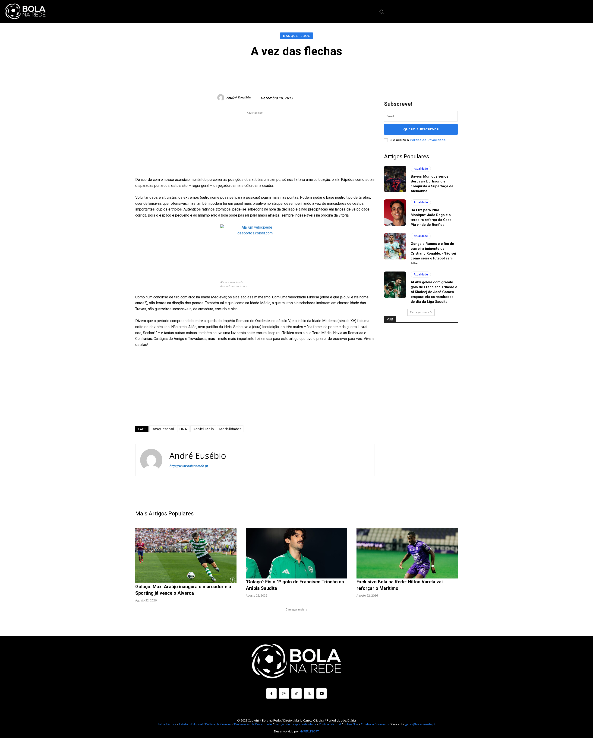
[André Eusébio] (221, 97)
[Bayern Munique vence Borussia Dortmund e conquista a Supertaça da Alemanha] (395, 179)
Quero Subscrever (421, 129)
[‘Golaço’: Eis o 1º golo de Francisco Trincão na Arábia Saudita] (296, 553)
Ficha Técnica (167, 724)
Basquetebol (296, 36)
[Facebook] (271, 693)
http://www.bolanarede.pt (188, 466)
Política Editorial (330, 724)
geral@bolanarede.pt (420, 724)
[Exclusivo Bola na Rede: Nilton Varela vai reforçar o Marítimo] (407, 553)
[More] (401, 71)
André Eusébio (238, 98)
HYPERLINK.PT (309, 731)
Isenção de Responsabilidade (295, 724)
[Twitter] (309, 693)
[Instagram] (284, 693)
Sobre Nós (351, 724)
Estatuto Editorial (191, 724)
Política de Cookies (218, 724)
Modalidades (230, 429)
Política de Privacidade (428, 140)
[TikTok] (296, 693)
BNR (183, 429)
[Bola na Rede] (25, 11)
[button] (381, 11)
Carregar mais (419, 312)
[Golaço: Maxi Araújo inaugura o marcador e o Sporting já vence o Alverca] (186, 555)
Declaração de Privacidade (253, 724)
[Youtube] (321, 693)
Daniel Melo (203, 429)
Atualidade (421, 169)
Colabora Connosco (375, 724)
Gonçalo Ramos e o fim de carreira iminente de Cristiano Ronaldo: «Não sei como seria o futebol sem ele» (433, 253)
